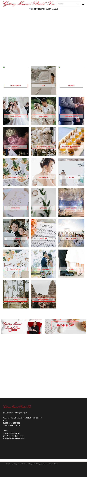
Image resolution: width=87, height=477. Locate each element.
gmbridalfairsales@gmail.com (13, 436)
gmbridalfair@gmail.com (11, 433)
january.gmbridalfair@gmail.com (14, 438)
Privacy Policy (53, 464)
